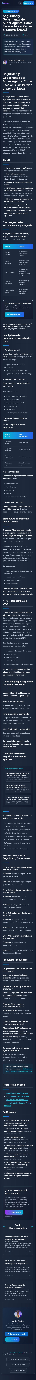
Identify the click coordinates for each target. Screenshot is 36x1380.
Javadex (5, 3)
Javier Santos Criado (16, 1353)
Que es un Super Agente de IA (17, 1100)
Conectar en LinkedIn (18, 1334)
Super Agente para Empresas (17, 1093)
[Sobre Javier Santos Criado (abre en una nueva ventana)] (5, 62)
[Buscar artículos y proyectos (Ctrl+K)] (20, 3)
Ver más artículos (13, 315)
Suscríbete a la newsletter (19, 1359)
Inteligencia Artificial (12, 11)
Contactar (14, 1339)
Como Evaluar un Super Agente (17, 1096)
